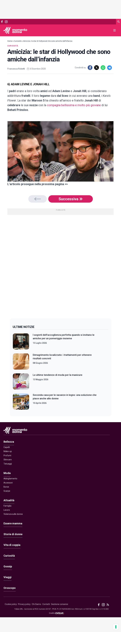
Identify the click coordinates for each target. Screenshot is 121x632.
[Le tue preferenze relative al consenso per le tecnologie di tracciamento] (116, 627)
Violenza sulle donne (13, 514)
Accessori (8, 483)
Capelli (7, 447)
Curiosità (17, 41)
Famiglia (7, 506)
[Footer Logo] (57, 431)
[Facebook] (2, 21)
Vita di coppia (12, 544)
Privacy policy (24, 604)
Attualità (9, 500)
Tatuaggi (8, 464)
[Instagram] (6, 22)
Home (9, 41)
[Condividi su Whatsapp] (103, 67)
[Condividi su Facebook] (90, 67)
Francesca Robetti (16, 69)
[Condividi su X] (96, 67)
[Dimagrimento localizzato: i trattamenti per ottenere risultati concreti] (21, 361)
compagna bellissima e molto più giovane (74, 105)
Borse (6, 487)
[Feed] (108, 605)
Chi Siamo (36, 604)
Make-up (8, 451)
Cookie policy (11, 604)
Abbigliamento (10, 478)
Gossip (8, 566)
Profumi (7, 455)
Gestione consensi (59, 604)
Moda (7, 473)
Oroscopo (10, 587)
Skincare (8, 459)
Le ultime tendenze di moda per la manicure (57, 374)
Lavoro (7, 510)
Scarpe (7, 491)
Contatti (46, 604)
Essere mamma (13, 523)
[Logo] (15, 30)
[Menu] (114, 30)
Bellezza (9, 441)
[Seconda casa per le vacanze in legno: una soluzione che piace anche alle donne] (21, 401)
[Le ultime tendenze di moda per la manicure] (21, 381)
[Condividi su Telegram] (109, 67)
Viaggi (8, 577)
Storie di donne (13, 534)
